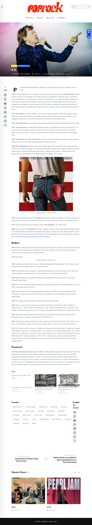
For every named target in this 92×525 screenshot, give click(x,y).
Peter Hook (68, 419)
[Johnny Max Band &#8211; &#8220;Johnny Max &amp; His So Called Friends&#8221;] (69, 380)
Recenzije (50, 18)
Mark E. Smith (38, 415)
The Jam (34, 423)
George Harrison (17, 411)
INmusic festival (29, 411)
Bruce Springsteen (31, 407)
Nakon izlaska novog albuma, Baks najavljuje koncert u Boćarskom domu (65, 460)
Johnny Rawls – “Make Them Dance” (22, 387)
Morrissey (26, 419)
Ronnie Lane (16, 423)
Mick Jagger (16, 419)
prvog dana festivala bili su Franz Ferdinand (36, 237)
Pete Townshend (56, 419)
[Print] (5, 116)
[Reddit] (5, 112)
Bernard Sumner (17, 407)
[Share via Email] (5, 121)
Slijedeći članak (69, 455)
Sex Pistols (26, 423)
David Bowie (54, 407)
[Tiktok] (5, 125)
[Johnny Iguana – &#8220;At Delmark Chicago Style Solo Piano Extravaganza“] (45, 380)
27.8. (49, 507)
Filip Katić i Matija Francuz (22, 74)
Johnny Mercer (27, 415)
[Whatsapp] (5, 108)
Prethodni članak (23, 456)
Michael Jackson (50, 415)
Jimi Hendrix (16, 415)
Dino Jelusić (64, 407)
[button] (75, 472)
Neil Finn (34, 419)
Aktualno (30, 18)
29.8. (14, 507)
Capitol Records (43, 407)
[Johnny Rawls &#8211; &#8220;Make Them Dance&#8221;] (22, 380)
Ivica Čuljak (41, 411)
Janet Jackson (51, 411)
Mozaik (40, 18)
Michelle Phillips (62, 415)
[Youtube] (5, 103)
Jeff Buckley (61, 411)
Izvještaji (61, 18)
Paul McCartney (44, 419)
